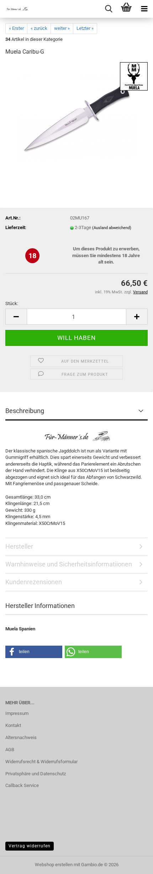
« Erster (16, 28)
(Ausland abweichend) (111, 228)
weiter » (62, 28)
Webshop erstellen (54, 864)
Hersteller (19, 546)
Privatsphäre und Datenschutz (35, 773)
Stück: (11, 303)
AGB (9, 749)
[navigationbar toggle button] (144, 9)
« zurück (39, 28)
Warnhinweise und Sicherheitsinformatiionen (68, 564)
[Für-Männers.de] (14, 9)
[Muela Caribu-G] (76, 115)
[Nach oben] (133, 863)
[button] (16, 317)
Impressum (16, 713)
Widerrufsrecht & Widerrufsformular (41, 761)
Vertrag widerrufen (30, 845)
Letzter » (85, 28)
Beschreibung (24, 410)
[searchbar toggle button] (108, 9)
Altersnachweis (21, 737)
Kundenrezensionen (33, 582)
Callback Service (22, 785)
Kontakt (13, 725)
